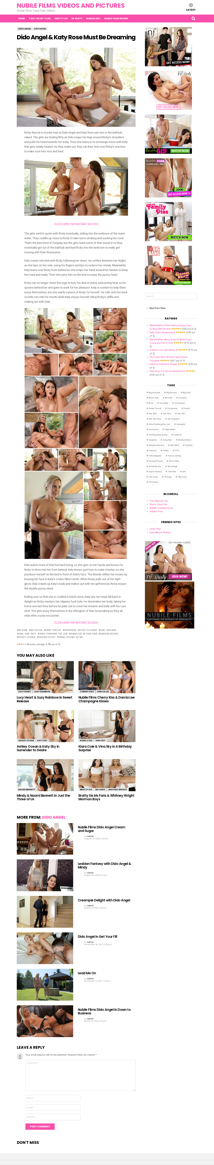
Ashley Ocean (26, 740)
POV (177, 450)
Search (193, 18)
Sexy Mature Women (160, 532)
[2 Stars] (20, 644)
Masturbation (184, 439)
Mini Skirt (174, 445)
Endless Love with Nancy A (163, 350)
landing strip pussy (158, 434)
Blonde (23, 630)
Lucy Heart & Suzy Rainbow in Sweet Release (44, 699)
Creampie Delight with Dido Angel (104, 900)
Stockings (172, 466)
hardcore (153, 429)
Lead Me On (87, 973)
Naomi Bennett (26, 789)
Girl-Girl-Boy (27, 633)
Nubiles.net (93, 18)
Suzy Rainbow (42, 691)
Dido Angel (53, 817)
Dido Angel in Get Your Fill (97, 936)
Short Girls (174, 461)
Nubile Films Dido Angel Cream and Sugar (101, 829)
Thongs (168, 476)
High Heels (170, 429)
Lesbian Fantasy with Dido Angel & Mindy (104, 865)
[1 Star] (18, 644)
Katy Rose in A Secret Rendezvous (167, 371)
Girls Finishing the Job (54, 633)
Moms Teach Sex (158, 504)
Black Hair (154, 397)
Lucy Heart (24, 691)
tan (80, 637)
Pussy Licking (27, 637)
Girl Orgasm (108, 630)
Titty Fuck (182, 476)
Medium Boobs (109, 633)
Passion (153, 450)
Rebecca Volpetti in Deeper (163, 364)
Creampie (179, 403)
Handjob (76, 633)
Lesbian (178, 434)
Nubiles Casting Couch (161, 508)
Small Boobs (67, 637)
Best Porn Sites (158, 308)
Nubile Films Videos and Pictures (71, 5)
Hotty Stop (155, 528)
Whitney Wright (117, 789)
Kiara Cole (86, 740)
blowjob (36, 630)
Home (21, 18)
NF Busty (76, 18)
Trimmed (153, 482)
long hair (91, 633)
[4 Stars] (23, 644)
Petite (166, 450)
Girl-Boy (167, 413)
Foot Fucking (88, 630)
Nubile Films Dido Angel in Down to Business (104, 1011)
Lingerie (153, 439)
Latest (191, 9)
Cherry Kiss (87, 691)
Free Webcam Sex (159, 501)
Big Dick (187, 392)
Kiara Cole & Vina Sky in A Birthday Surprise (105, 748)
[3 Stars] (21, 644)
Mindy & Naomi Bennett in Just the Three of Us (43, 797)
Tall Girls (172, 471)
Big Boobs (172, 392)
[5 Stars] (25, 644)
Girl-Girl (181, 413)
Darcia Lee (103, 691)
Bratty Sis (61, 18)
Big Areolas (154, 392)
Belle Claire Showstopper (162, 332)
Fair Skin (153, 413)
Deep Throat (53, 630)
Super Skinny (155, 471)
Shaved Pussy (47, 637)
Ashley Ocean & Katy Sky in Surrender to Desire (38, 748)
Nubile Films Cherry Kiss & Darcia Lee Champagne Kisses (106, 699)
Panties (189, 445)
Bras (151, 403)
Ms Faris (100, 789)
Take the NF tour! (40, 18)
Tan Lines (153, 476)
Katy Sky (42, 740)
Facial (187, 408)
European (70, 630)
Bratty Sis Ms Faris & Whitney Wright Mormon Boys (106, 797)
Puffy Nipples (155, 455)
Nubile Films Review (116, 18)
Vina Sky (100, 740)
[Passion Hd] (169, 627)
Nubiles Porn (156, 511)
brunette (163, 403)
